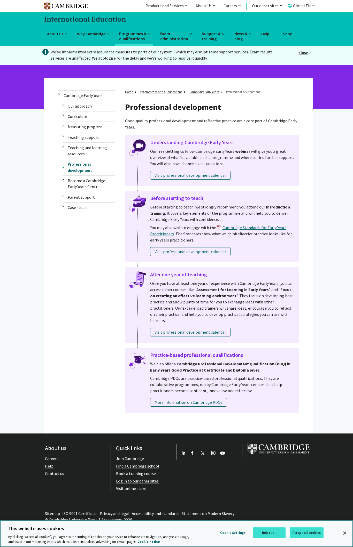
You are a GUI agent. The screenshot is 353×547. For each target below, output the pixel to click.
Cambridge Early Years (83, 95)
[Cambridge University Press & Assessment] (279, 455)
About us (55, 33)
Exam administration (174, 36)
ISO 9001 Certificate (79, 513)
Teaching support (83, 137)
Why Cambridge (91, 33)
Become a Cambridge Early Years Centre (86, 183)
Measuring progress (85, 126)
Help (265, 33)
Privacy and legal (114, 513)
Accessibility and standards (155, 513)
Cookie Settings (232, 532)
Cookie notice (148, 542)
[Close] (344, 533)
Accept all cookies (307, 532)
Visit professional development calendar (190, 175)
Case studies (78, 207)
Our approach (80, 106)
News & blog (241, 36)
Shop (288, 33)
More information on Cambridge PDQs (188, 402)
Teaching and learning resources (87, 150)
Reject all (269, 532)
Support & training (211, 36)
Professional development (80, 167)
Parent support (81, 197)
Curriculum (77, 116)
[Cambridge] (66, 7)
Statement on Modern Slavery (208, 513)
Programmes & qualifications (133, 36)
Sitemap (52, 513)
